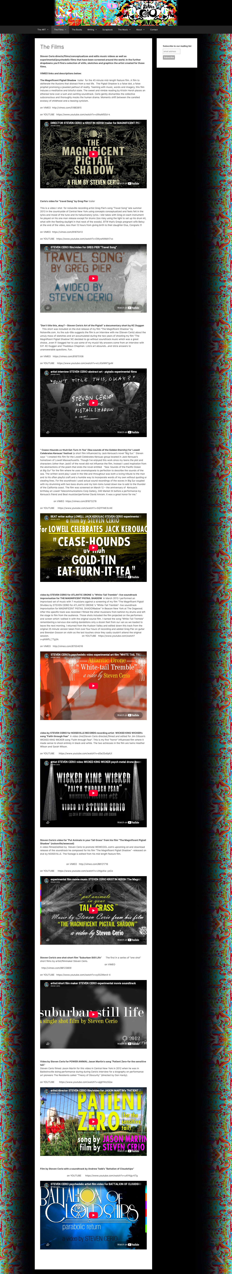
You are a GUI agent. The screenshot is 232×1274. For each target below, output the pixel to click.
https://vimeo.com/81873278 (81, 501)
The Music (123, 29)
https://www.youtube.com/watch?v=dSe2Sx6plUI (85, 753)
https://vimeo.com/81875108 (68, 356)
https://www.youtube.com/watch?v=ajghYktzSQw (86, 1082)
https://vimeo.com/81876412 (67, 232)
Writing (90, 29)
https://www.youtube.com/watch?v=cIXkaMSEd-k (83, 114)
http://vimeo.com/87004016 (68, 646)
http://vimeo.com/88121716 (93, 864)
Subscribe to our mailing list (177, 46)
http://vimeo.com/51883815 (66, 107)
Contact (154, 29)
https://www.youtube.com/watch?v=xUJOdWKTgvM (85, 363)
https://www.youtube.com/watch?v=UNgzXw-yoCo (85, 871)
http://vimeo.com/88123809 (56, 968)
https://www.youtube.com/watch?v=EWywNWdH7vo (84, 238)
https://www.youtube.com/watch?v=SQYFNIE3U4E (85, 508)
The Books (77, 29)
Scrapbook (107, 29)
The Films (59, 29)
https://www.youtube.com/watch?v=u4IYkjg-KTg (111, 1175)
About (139, 29)
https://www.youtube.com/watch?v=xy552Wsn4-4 (83, 974)
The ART (41, 29)
